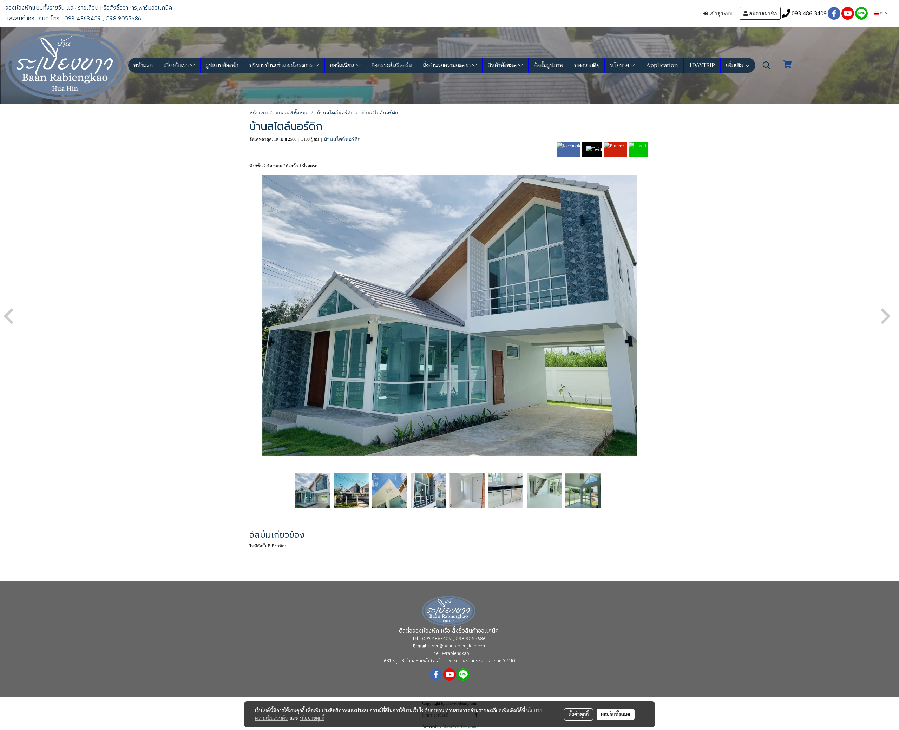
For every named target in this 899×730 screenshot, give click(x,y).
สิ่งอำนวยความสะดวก (447, 65)
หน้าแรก (143, 65)
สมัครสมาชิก (762, 13)
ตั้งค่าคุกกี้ (579, 714)
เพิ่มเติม (735, 65)
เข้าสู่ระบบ (720, 13)
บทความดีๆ (586, 65)
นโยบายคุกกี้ (312, 718)
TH (882, 13)
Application (662, 65)
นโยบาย (620, 65)
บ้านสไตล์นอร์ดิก (342, 139)
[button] (766, 65)
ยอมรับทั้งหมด (615, 714)
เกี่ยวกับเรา (177, 65)
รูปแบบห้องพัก (222, 65)
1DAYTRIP (702, 65)
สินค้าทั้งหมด (503, 65)
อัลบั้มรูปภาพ (548, 65)
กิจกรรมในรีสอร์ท (392, 65)
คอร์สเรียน (343, 65)
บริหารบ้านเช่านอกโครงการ (281, 65)
